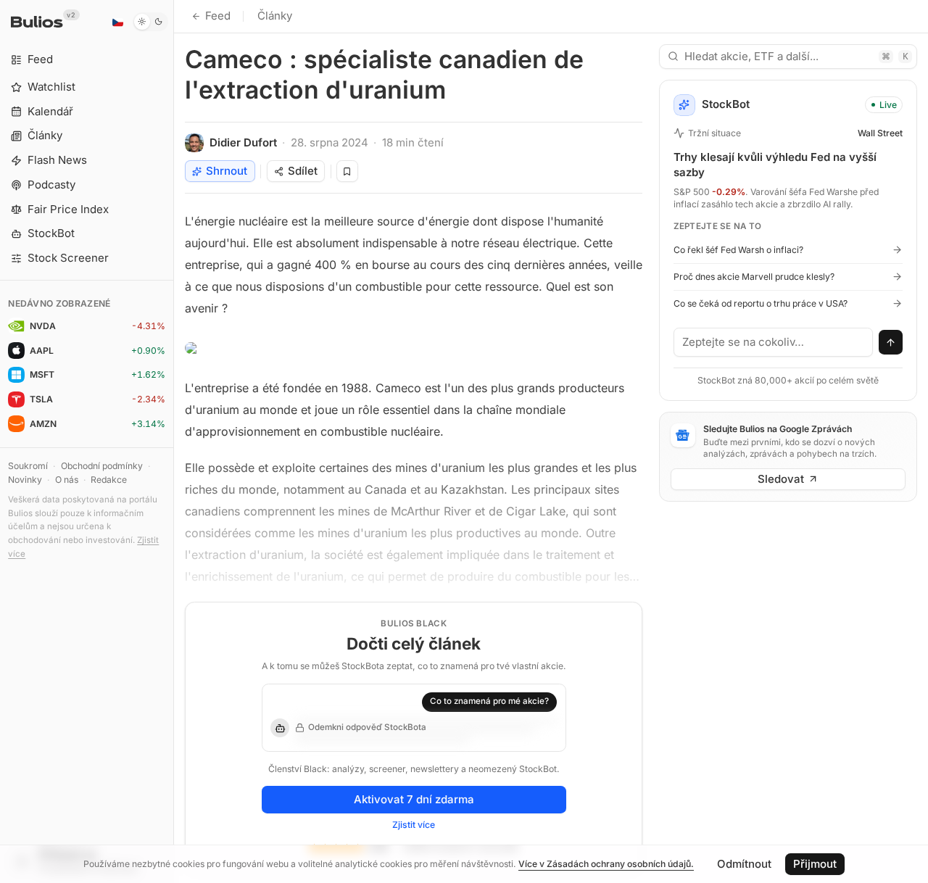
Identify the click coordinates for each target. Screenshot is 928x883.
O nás (66, 479)
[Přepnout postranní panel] (173, 441)
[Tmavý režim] (150, 21)
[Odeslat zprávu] (891, 342)
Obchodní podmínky (102, 465)
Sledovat (781, 479)
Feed (218, 15)
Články (274, 15)
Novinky (25, 479)
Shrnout (226, 171)
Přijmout (815, 864)
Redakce (109, 479)
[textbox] (774, 342)
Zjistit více (413, 824)
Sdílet (303, 171)
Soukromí (28, 465)
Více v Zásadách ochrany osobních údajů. (606, 863)
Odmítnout (744, 864)
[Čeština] (117, 21)
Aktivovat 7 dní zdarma (414, 799)
